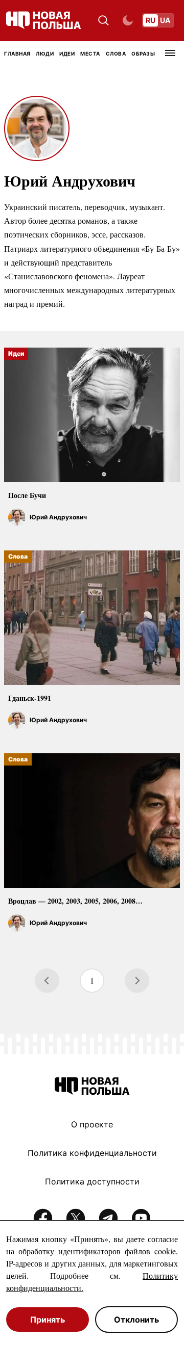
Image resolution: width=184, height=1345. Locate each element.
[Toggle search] (103, 21)
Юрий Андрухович (58, 517)
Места (90, 53)
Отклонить (136, 1319)
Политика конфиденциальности (92, 1153)
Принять (47, 1319)
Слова (116, 53)
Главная (17, 53)
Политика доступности (92, 1181)
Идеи (67, 53)
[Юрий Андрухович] (17, 517)
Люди (45, 53)
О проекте (92, 1124)
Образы (143, 53)
